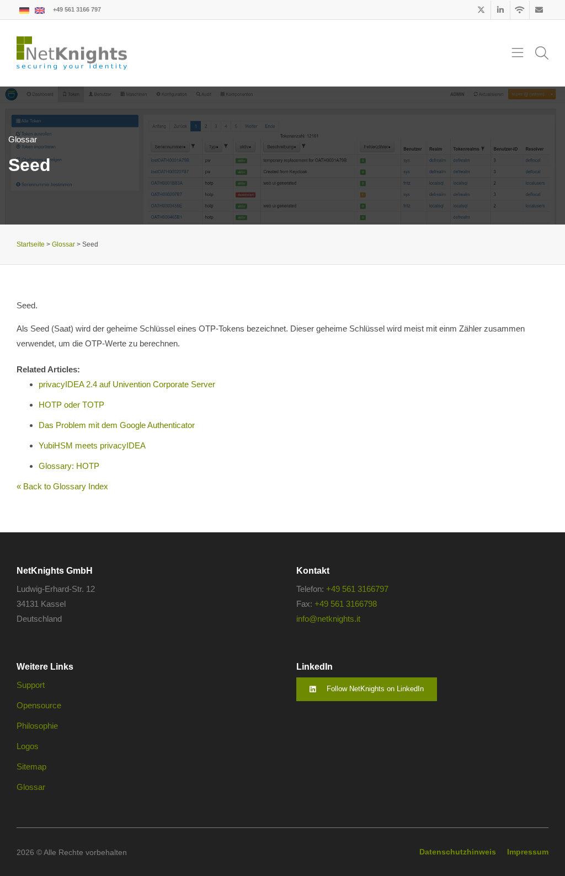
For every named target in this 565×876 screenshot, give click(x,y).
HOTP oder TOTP (71, 404)
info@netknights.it (328, 618)
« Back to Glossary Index (62, 486)
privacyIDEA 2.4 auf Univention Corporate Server (127, 384)
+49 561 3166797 (357, 589)
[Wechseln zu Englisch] (39, 9)
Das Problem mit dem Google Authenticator (117, 425)
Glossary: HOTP (69, 466)
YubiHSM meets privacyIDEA (92, 445)
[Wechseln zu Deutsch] (24, 9)
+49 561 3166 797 (77, 9)
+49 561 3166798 (346, 603)
